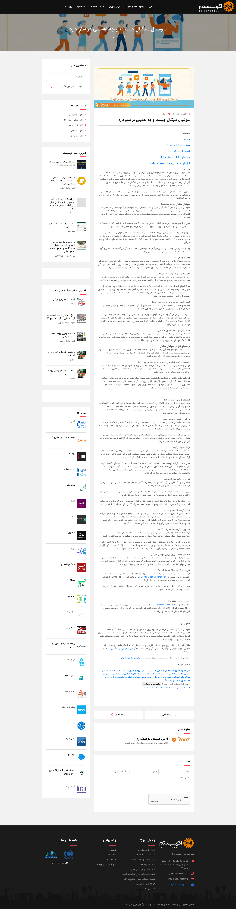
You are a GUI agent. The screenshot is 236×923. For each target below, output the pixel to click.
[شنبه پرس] (81, 630)
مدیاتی (72, 580)
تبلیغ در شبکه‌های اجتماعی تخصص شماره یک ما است (165, 658)
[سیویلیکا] (68, 854)
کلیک (72, 501)
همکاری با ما (110, 860)
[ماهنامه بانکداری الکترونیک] (81, 440)
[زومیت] (81, 456)
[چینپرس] (81, 725)
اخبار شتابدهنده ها (74, 125)
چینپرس (71, 722)
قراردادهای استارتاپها (145, 884)
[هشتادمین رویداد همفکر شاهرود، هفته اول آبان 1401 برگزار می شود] (81, 180)
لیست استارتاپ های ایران (143, 869)
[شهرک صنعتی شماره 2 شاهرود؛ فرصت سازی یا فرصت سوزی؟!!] (81, 318)
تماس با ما (111, 855)
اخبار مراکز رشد (76, 136)
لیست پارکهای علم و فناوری (142, 860)
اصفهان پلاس (69, 469)
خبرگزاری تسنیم (68, 564)
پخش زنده (150, 889)
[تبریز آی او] (81, 789)
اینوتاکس (71, 516)
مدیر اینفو (71, 231)
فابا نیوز (71, 532)
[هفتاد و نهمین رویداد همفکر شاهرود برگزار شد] (81, 336)
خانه (123, 37)
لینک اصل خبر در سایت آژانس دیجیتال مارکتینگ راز (167, 687)
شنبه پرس (70, 627)
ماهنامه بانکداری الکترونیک (63, 437)
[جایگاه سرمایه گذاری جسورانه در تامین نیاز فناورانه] (81, 164)
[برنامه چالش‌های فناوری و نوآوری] (81, 646)
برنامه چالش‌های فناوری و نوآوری (63, 645)
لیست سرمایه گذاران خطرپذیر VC (139, 879)
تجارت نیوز (70, 738)
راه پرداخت (70, 691)
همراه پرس (70, 675)
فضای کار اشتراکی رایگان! (63, 299)
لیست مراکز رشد (147, 864)
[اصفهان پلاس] (81, 472)
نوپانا (72, 548)
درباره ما (112, 850)
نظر (164, 114)
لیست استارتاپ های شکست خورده (138, 874)
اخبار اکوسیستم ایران (145, 850)
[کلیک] (81, 503)
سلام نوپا (71, 612)
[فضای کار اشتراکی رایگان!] (81, 302)
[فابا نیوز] (81, 535)
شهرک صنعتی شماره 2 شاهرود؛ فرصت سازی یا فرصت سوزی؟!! (61, 317)
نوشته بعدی (120, 714)
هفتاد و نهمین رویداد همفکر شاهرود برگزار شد (62, 335)
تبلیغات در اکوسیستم (106, 864)
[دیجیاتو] (81, 757)
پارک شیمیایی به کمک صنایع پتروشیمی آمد (62, 225)
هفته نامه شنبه (68, 707)
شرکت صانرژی (69, 303)
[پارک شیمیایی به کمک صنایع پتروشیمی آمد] (81, 226)
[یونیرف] (50, 854)
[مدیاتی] (81, 583)
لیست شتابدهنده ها (145, 855)
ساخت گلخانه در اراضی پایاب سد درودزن (61, 372)
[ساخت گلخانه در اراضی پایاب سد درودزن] (81, 373)
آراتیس (72, 421)
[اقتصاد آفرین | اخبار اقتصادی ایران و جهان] (81, 773)
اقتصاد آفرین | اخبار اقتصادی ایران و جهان (62, 772)
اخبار (115, 37)
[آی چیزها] (81, 662)
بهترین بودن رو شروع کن (129, 658)
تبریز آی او (70, 786)
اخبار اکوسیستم (76, 114)
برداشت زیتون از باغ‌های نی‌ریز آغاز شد (61, 353)
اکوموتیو (71, 596)
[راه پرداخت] (81, 694)
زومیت (72, 212)
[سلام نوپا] (81, 614)
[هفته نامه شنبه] (81, 709)
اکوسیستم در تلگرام (179, 884)
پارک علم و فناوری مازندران (64, 255)
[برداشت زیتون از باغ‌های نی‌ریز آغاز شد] (81, 355)
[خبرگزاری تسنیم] (81, 567)
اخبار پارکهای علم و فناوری (71, 120)
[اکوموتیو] (81, 599)
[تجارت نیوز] (81, 741)
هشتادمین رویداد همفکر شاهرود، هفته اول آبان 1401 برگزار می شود (63, 181)
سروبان (72, 359)
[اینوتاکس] (81, 519)
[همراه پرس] (81, 678)
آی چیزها (71, 659)
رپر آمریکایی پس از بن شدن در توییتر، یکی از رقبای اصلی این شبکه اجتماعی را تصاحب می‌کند (62, 203)
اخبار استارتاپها (76, 130)
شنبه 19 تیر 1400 (179, 114)
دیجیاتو (71, 754)
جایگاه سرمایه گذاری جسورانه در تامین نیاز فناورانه (61, 163)
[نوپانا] (81, 551)
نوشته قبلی (167, 714)
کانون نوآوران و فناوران (66, 188)
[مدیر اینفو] (81, 488)
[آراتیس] (81, 424)
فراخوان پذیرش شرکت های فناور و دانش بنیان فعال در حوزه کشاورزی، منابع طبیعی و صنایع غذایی (61, 246)
